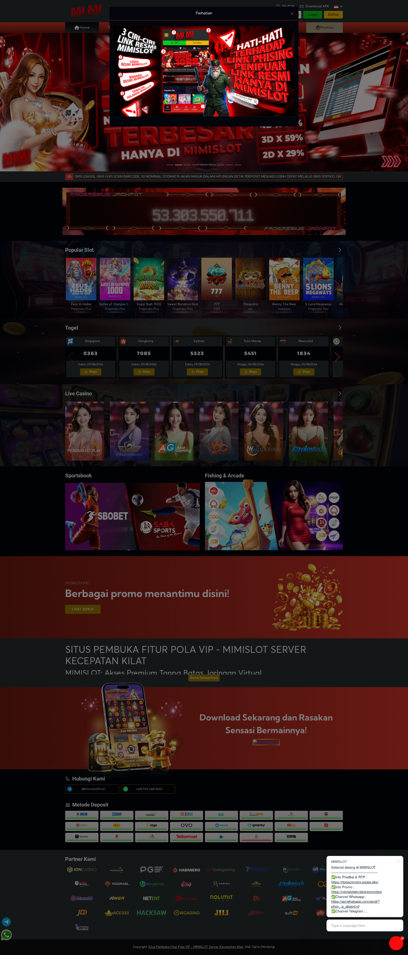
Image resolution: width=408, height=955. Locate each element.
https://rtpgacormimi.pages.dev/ (354, 881)
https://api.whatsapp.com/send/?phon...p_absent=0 (355, 904)
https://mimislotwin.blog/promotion (356, 891)
